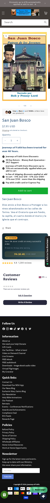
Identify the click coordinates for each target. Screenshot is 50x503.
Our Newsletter (9, 394)
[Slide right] (31, 106)
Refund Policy (8, 430)
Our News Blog (8, 388)
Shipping (5, 130)
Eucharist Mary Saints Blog (14, 391)
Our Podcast (7, 401)
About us (6, 341)
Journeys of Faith (33, 484)
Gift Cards (6, 347)
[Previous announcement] (5, 3)
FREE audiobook (9, 363)
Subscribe (8, 477)
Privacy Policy (8, 433)
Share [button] (8, 228)
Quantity (6, 135)
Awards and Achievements (14, 410)
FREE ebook (7, 359)
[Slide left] (19, 106)
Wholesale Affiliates (11, 442)
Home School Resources (12, 445)
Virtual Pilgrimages (10, 369)
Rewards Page (8, 419)
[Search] (45, 22)
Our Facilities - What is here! (14, 350)
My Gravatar (7, 372)
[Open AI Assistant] (43, 496)
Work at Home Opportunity (14, 448)
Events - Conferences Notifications (17, 407)
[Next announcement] (45, 3)
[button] (25, 296)
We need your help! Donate (14, 344)
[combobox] (25, 22)
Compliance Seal (9, 413)
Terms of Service (9, 436)
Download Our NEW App (13, 385)
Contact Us (7, 382)
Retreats (6, 404)
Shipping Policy (9, 439)
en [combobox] (43, 277)
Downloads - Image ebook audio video (19, 366)
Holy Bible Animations (12, 398)
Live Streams (8, 356)
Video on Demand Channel (14, 353)
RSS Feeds (6, 416)
